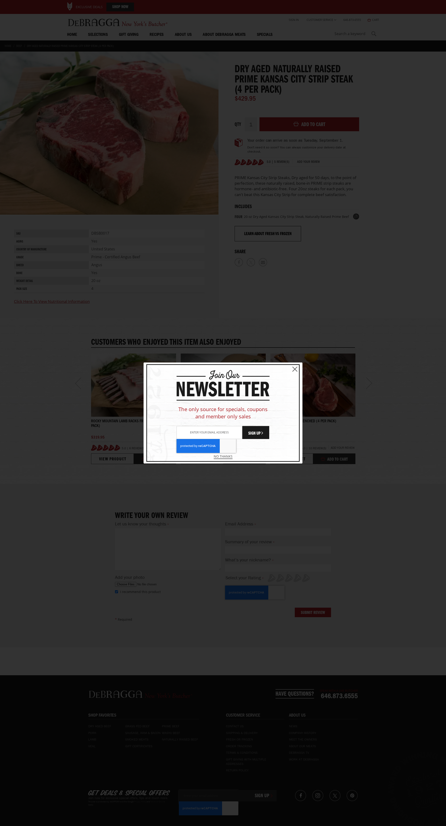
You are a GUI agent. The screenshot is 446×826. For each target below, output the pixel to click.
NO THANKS (223, 456)
